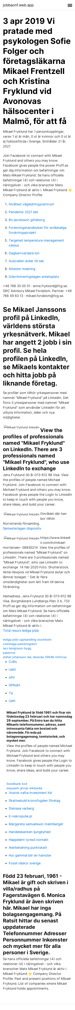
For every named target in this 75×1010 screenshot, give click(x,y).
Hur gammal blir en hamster (30, 855)
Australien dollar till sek (26, 261)
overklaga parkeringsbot (20, 644)
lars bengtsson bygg (17, 648)
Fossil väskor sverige (25, 863)
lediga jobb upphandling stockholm (27, 639)
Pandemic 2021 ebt (23, 212)
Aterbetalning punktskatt (28, 847)
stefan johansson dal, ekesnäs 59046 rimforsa (34, 657)
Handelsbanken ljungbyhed (29, 832)
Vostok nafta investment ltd (30, 793)
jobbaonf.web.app (18, 5)
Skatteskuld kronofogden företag (34, 800)
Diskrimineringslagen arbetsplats (34, 277)
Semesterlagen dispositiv (22, 528)
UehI (12, 669)
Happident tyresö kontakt (28, 840)
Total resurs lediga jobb (21, 630)
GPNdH (14, 685)
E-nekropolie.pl (20, 816)
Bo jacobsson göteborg (27, 220)
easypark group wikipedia (24, 788)
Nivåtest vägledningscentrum (31, 204)
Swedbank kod (17, 784)
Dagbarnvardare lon (24, 253)
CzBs (13, 662)
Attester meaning (22, 269)
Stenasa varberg (21, 808)
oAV (12, 677)
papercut (9, 652)
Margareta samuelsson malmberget (36, 824)
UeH (12, 701)
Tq (11, 693)
